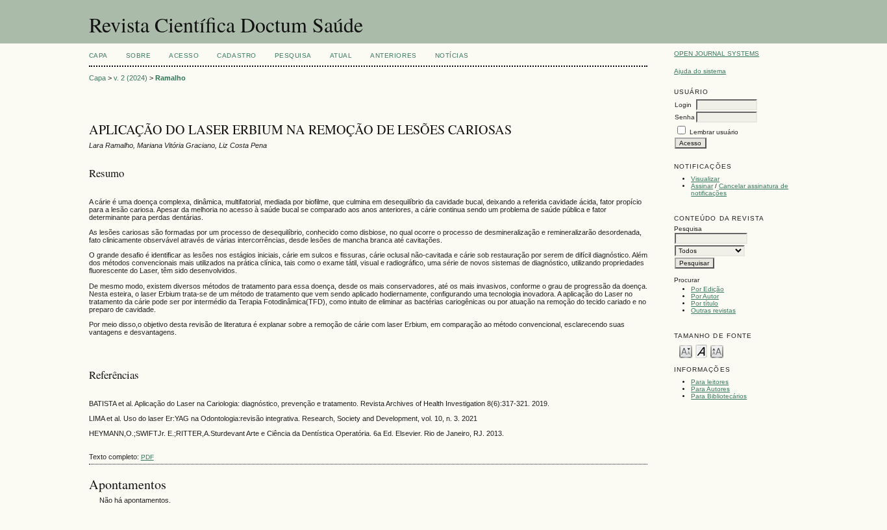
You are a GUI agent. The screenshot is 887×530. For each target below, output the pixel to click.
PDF (147, 457)
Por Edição (707, 289)
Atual (341, 55)
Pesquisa (293, 55)
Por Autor (705, 296)
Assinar (702, 185)
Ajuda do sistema (700, 71)
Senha (685, 117)
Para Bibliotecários (719, 396)
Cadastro (236, 55)
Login (683, 104)
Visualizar (705, 178)
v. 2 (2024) (130, 78)
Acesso (184, 55)
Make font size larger (716, 350)
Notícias (452, 55)
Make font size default (701, 350)
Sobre (138, 55)
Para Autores (710, 388)
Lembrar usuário (714, 132)
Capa (98, 55)
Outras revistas (713, 310)
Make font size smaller (685, 350)
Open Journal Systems (716, 53)
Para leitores (710, 381)
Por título (704, 303)
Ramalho (170, 78)
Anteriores (393, 55)
